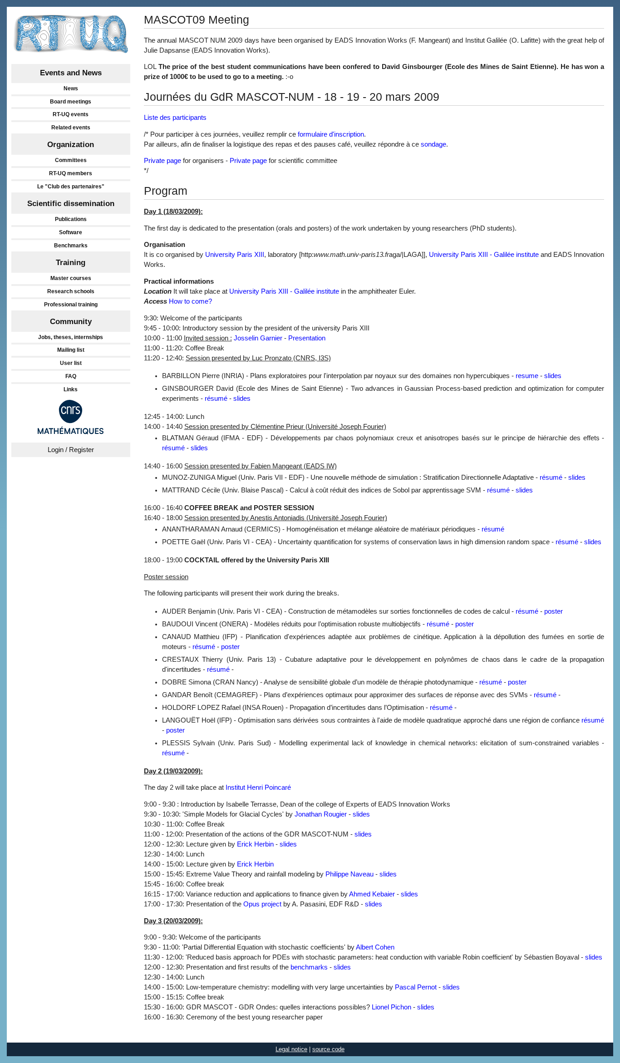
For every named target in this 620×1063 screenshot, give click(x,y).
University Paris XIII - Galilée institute (484, 254)
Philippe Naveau (349, 874)
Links (71, 389)
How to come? (190, 301)
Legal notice (291, 1049)
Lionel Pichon (391, 1007)
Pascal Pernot (416, 987)
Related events (70, 127)
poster (553, 611)
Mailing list (70, 350)
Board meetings (70, 101)
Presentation (306, 338)
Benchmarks (71, 245)
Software (70, 232)
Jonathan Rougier (321, 814)
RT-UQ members (70, 173)
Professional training (71, 304)
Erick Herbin (255, 844)
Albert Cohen (375, 947)
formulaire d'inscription (331, 134)
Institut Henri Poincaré (258, 787)
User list (71, 363)
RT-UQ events (71, 114)
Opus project (262, 904)
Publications (71, 219)
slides (552, 375)
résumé (216, 398)
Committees (71, 160)
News (71, 88)
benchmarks (309, 967)
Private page (162, 160)
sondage (433, 144)
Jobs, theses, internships (70, 337)
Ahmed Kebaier (372, 894)
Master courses (70, 278)
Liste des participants (175, 117)
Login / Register (71, 449)
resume (527, 375)
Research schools (70, 291)
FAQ (70, 376)
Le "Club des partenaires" (70, 186)
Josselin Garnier (258, 338)
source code (328, 1049)
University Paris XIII (234, 254)
